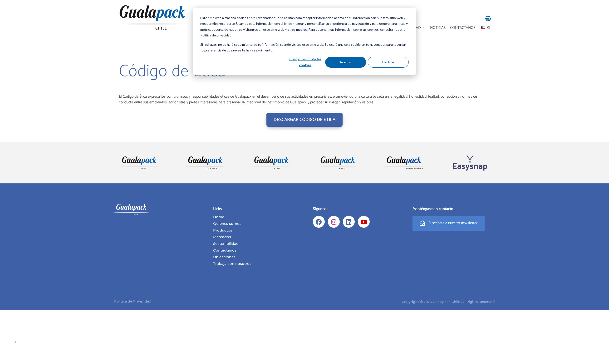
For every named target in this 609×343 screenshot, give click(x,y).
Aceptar (346, 62)
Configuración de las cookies (305, 62)
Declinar (388, 62)
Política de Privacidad (132, 301)
